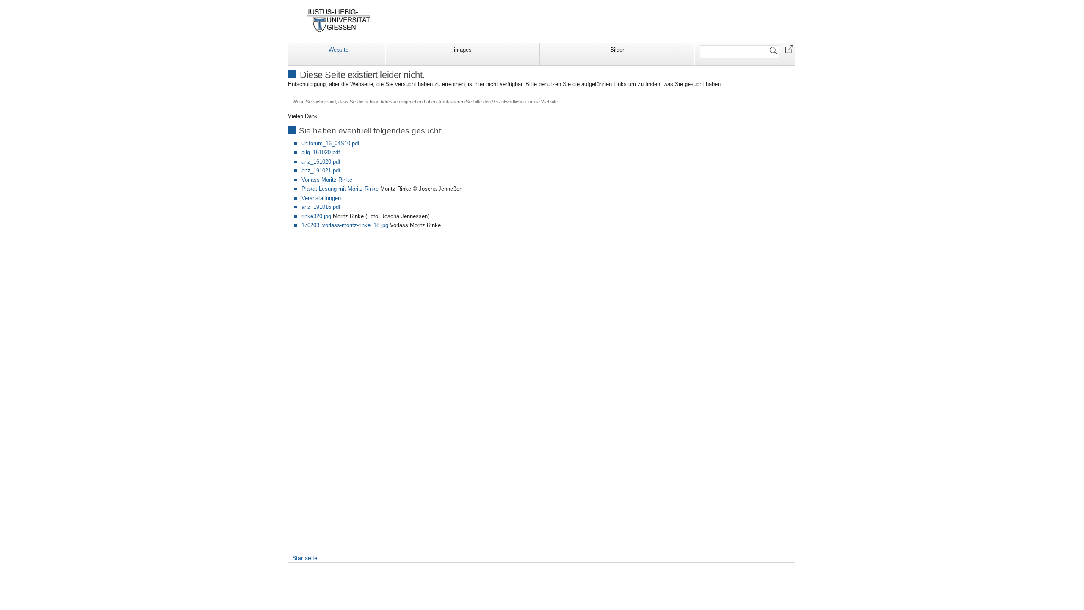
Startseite (305, 558)
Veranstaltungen (321, 198)
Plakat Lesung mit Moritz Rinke (340, 189)
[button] (789, 48)
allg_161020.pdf (320, 152)
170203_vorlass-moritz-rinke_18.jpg (344, 225)
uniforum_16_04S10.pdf (330, 143)
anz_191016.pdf (320, 207)
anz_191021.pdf (320, 170)
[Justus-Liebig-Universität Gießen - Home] (338, 20)
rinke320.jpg (316, 216)
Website (338, 50)
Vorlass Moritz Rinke (326, 180)
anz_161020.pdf (320, 161)
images (463, 50)
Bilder (617, 50)
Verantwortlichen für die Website (525, 101)
